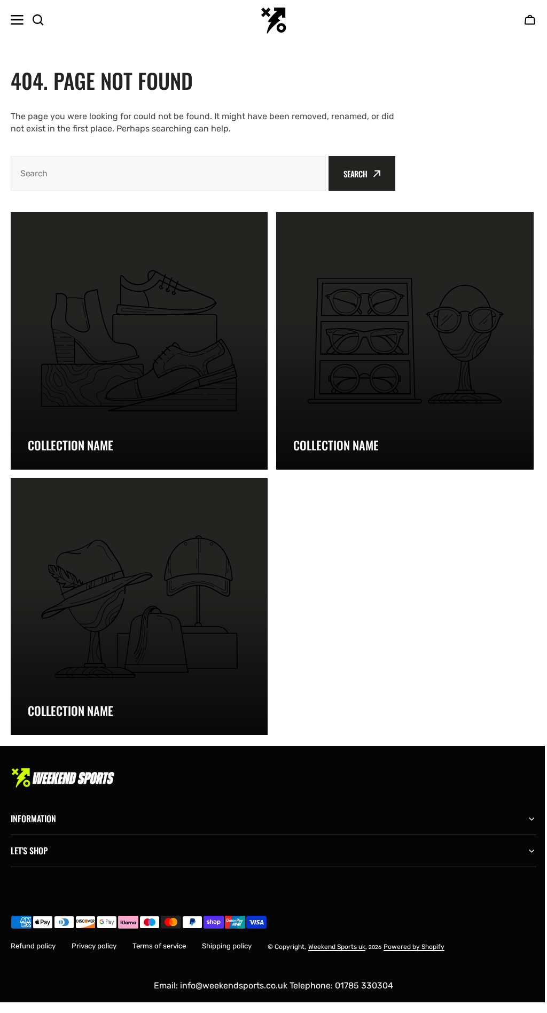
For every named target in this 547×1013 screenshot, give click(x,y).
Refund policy (33, 938)
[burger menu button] (17, 19)
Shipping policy (227, 938)
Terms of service (159, 938)
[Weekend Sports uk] (273, 20)
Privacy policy (94, 938)
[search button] (38, 19)
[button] (529, 19)
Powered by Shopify (414, 938)
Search (355, 174)
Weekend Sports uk (336, 938)
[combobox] (168, 173)
